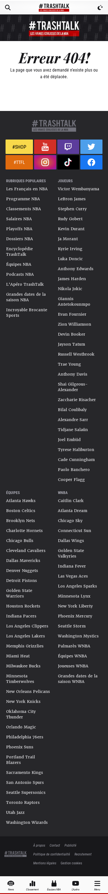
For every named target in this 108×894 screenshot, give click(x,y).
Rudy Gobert (70, 218)
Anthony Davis (72, 374)
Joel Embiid (69, 439)
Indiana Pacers (21, 616)
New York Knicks (23, 701)
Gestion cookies (71, 863)
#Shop (19, 146)
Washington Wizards (27, 822)
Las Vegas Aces (73, 576)
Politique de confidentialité (51, 854)
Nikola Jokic (70, 288)
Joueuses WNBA (73, 665)
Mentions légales (44, 863)
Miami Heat (18, 656)
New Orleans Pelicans (28, 691)
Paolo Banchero (74, 469)
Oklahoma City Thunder (21, 714)
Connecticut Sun (74, 530)
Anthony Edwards (75, 268)
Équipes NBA (18, 264)
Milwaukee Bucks (23, 665)
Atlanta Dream (72, 510)
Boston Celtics (20, 510)
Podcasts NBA (20, 274)
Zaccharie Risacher (77, 399)
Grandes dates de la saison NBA (26, 297)
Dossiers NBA (19, 238)
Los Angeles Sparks (77, 586)
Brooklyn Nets (20, 520)
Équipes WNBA (72, 656)
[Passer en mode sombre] (100, 7)
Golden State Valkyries (71, 553)
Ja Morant (68, 238)
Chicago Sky (70, 520)
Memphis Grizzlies (24, 646)
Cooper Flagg (71, 479)
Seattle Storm (72, 626)
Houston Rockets (23, 606)
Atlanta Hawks (20, 500)
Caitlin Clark (71, 500)
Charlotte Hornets (24, 530)
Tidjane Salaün (73, 429)
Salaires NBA (19, 218)
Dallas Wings (71, 540)
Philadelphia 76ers (24, 737)
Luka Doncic (70, 258)
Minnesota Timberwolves (20, 678)
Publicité (70, 845)
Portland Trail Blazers (20, 759)
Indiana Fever (72, 566)
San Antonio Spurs (25, 782)
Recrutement (83, 854)
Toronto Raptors (23, 802)
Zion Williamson (74, 324)
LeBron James (72, 198)
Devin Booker (71, 334)
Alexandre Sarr (73, 419)
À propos (39, 845)
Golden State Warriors (19, 593)
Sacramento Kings (24, 772)
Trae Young (69, 364)
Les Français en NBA (27, 188)
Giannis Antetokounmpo (74, 301)
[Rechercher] (7, 7)
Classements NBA (23, 208)
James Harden (72, 278)
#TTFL (19, 162)
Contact (55, 845)
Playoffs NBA (19, 228)
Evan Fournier (72, 314)
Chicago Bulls (19, 540)
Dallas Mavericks (23, 560)
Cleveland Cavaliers (25, 550)
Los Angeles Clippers (27, 626)
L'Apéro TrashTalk (25, 284)
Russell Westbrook (76, 354)
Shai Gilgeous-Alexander (73, 387)
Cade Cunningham (76, 459)
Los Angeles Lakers (25, 636)
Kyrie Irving (70, 248)
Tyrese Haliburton (76, 449)
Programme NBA (23, 198)
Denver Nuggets (22, 570)
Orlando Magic (21, 727)
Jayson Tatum (71, 344)
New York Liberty (75, 606)
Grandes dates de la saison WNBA (77, 678)
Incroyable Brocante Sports (26, 312)
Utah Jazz (15, 812)
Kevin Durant (71, 228)
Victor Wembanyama (78, 188)
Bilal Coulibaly (72, 409)
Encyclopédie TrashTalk (19, 251)
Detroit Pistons (21, 580)
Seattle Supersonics (25, 792)
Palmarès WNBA (74, 646)
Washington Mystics (78, 636)
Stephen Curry (72, 208)
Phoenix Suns (19, 746)
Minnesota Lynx (74, 596)
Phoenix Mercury (75, 616)
